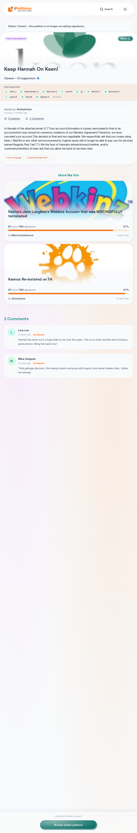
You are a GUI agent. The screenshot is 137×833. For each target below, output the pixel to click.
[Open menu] (125, 9)
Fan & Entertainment (16, 38)
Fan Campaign (14, 157)
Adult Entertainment (37, 157)
